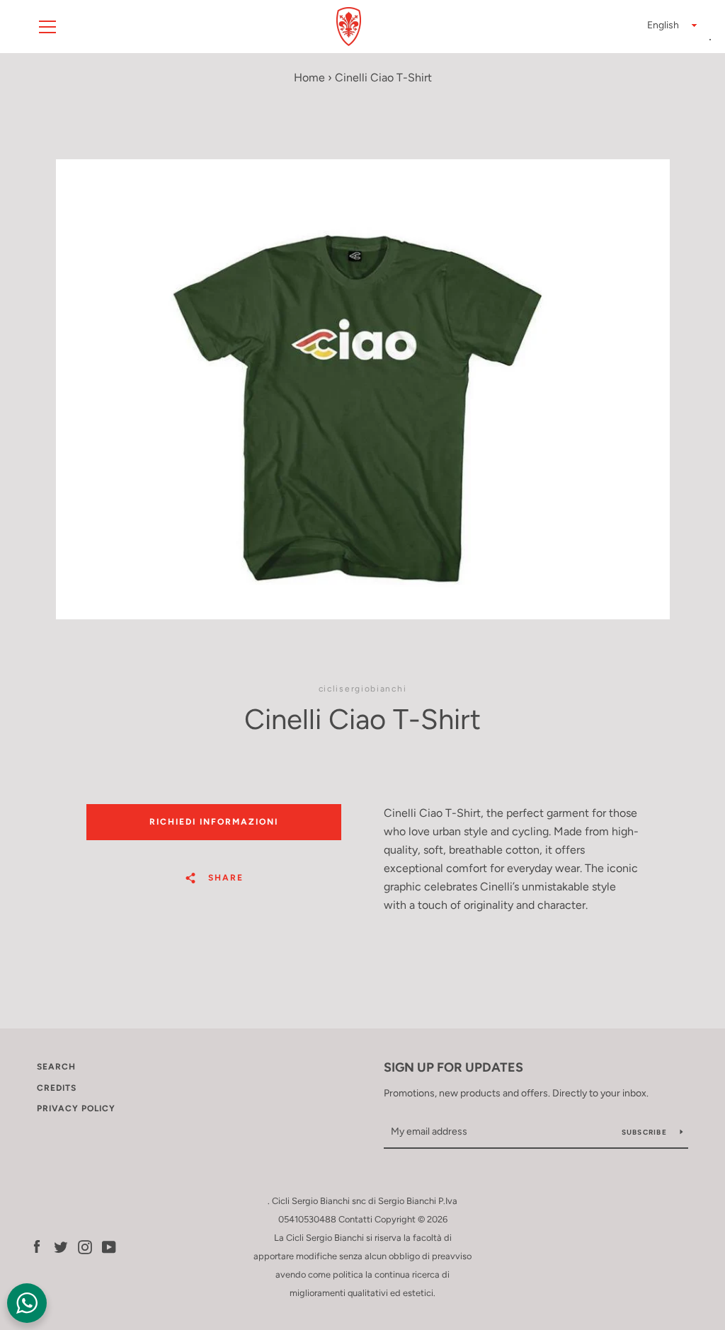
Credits (56, 1088)
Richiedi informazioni (213, 822)
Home (309, 77)
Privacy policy (76, 1108)
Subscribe (646, 1132)
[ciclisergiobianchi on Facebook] (37, 1246)
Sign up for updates (453, 1067)
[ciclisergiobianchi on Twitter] (61, 1246)
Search (56, 1067)
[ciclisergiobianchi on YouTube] (109, 1246)
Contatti (355, 1219)
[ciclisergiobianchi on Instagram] (85, 1246)
